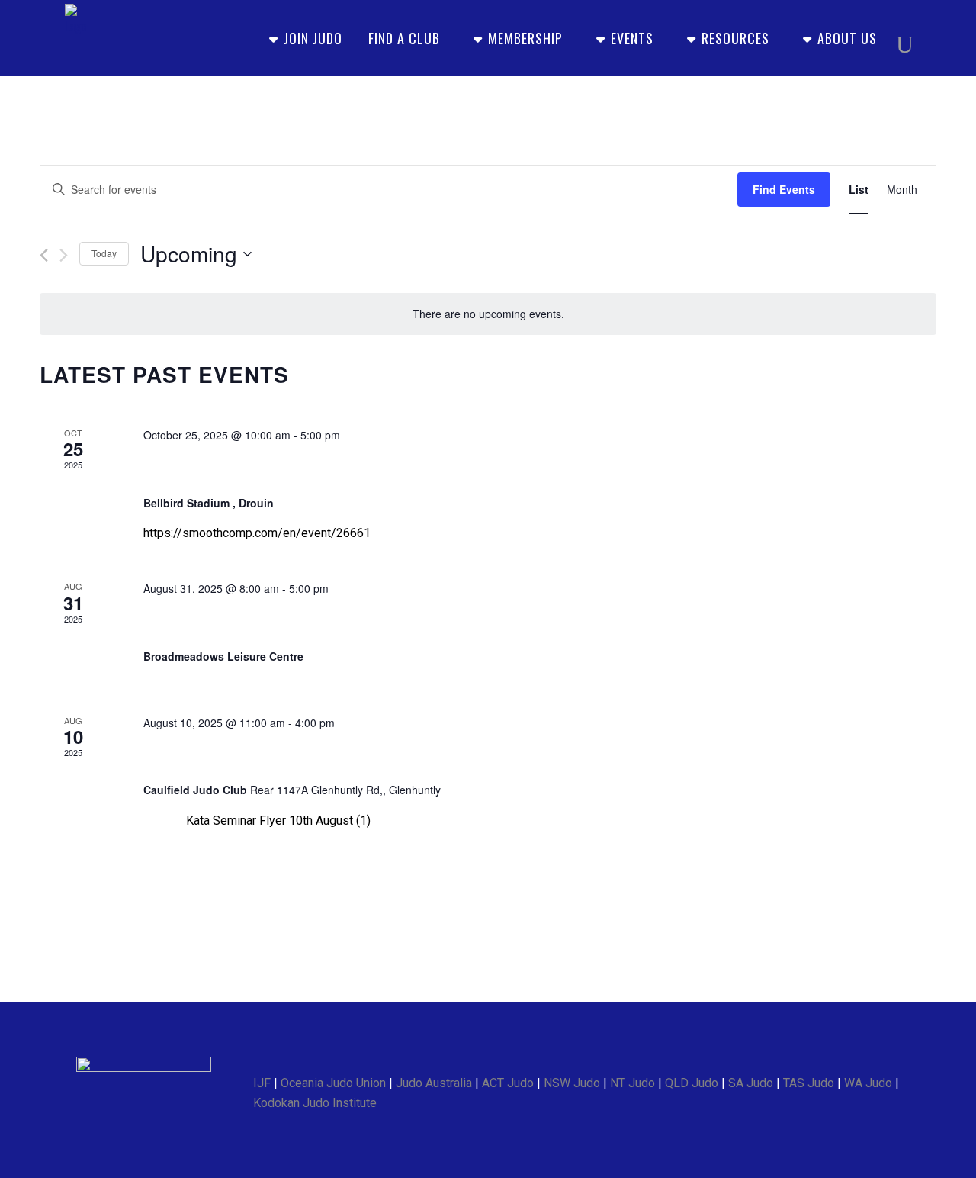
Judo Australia (434, 1083)
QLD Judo (691, 1083)
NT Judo (632, 1083)
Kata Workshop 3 (212, 756)
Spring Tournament (219, 623)
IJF (262, 1083)
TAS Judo (808, 1083)
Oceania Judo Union (333, 1083)
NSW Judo (572, 1083)
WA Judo (868, 1083)
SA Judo (750, 1083)
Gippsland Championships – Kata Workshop (320, 469)
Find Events (784, 189)
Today (104, 252)
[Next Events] (63, 255)
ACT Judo (508, 1083)
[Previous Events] (44, 255)
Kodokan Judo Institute (315, 1103)
